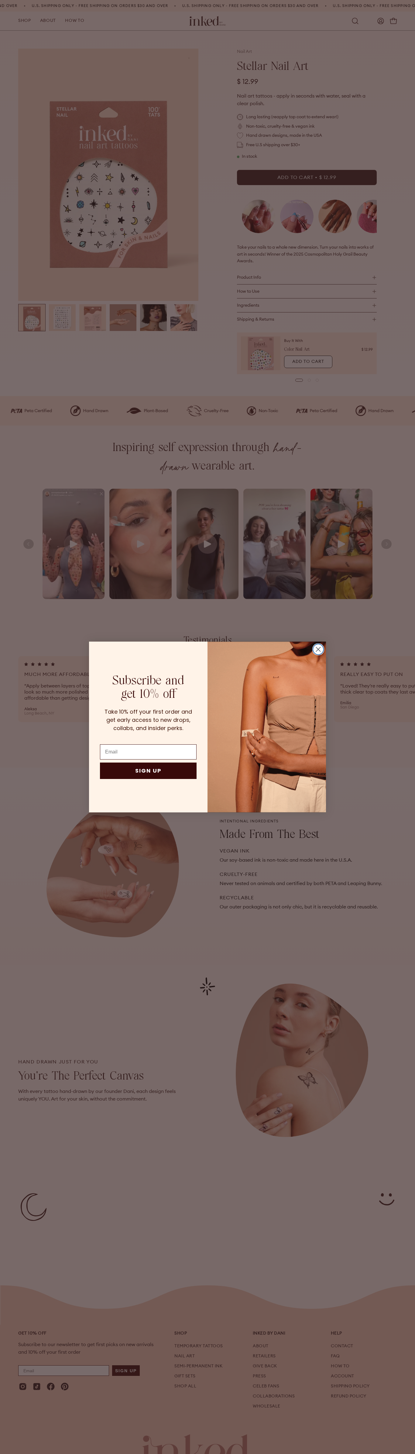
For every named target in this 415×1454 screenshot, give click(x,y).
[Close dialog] (318, 649)
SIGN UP (148, 770)
